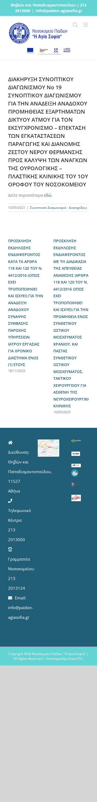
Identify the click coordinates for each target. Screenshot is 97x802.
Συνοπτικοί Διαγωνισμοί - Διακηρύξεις (58, 207)
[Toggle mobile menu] (86, 25)
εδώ (47, 195)
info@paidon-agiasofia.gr (59, 10)
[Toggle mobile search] (75, 25)
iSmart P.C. (75, 658)
